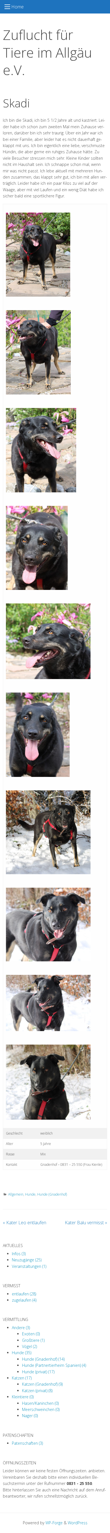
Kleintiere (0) (23, 1396)
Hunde (30, 1194)
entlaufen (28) (24, 1294)
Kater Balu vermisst (86, 1222)
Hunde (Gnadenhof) (52, 1194)
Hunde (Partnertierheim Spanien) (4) (54, 1365)
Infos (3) (19, 1253)
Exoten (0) (31, 1333)
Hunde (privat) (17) (38, 1371)
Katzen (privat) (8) (37, 1390)
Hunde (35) (21, 1352)
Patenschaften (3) (27, 1443)
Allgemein (15, 1194)
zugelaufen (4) (24, 1300)
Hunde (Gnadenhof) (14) (43, 1359)
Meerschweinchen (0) (41, 1409)
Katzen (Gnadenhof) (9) (42, 1384)
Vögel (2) (29, 1346)
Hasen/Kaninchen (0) (40, 1403)
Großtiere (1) (33, 1340)
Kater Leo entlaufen (24, 1222)
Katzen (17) (22, 1378)
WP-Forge (54, 1522)
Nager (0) (30, 1415)
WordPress (77, 1522)
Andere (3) (21, 1327)
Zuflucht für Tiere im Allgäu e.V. (47, 52)
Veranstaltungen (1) (29, 1266)
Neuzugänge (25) (26, 1260)
